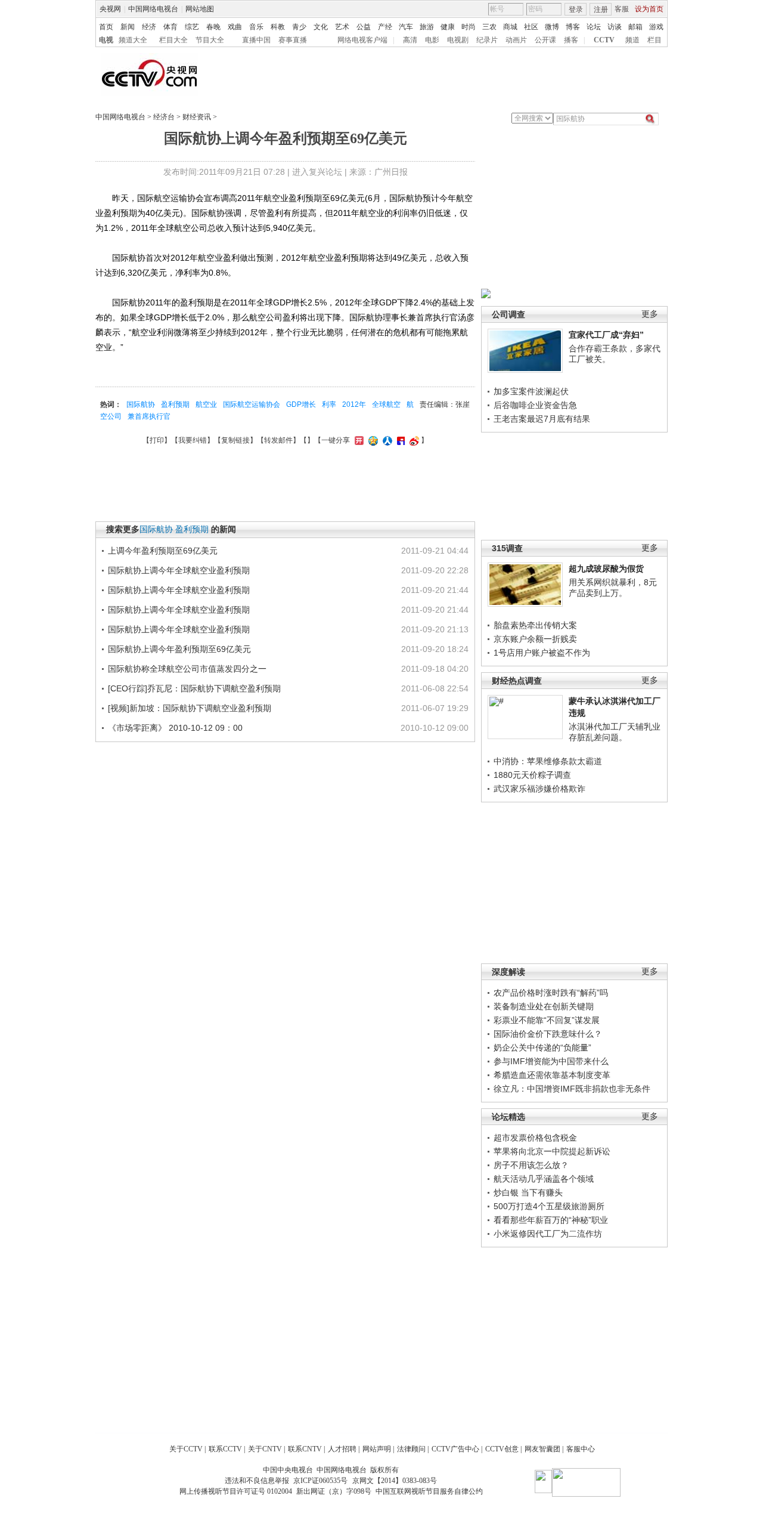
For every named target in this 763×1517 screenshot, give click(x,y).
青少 (299, 27)
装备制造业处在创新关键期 (544, 1006)
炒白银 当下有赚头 (528, 1192)
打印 (157, 440)
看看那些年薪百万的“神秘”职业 (551, 1220)
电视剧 (458, 40)
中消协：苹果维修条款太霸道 (548, 761)
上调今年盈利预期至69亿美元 (163, 550)
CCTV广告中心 (455, 1449)
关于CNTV (265, 1449)
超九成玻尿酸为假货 (606, 568)
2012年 (354, 404)
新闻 (127, 27)
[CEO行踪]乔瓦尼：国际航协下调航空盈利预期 (194, 688)
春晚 (213, 27)
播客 (571, 40)
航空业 (206, 404)
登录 (576, 9)
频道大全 (133, 40)
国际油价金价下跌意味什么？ (548, 1034)
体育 (170, 27)
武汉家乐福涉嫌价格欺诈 (539, 788)
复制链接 (235, 440)
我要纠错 (192, 440)
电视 (106, 40)
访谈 (614, 27)
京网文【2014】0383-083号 (394, 1480)
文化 (321, 27)
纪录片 (487, 40)
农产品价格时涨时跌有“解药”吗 (551, 992)
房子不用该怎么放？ (531, 1165)
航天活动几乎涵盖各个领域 (544, 1179)
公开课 (545, 40)
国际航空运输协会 (251, 404)
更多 (649, 314)
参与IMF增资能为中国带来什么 (551, 1061)
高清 (410, 40)
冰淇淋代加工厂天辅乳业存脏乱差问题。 (614, 732)
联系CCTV (225, 1449)
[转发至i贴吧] (399, 440)
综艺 (192, 27)
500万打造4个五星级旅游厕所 (549, 1206)
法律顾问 (411, 1449)
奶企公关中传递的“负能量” (542, 1047)
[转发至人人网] (386, 440)
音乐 (256, 27)
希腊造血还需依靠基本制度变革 (552, 1075)
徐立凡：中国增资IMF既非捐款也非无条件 (572, 1088)
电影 (432, 40)
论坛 (594, 27)
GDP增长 (301, 404)
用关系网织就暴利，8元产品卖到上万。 (613, 587)
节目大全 (210, 40)
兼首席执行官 (149, 416)
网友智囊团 (542, 1449)
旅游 (427, 27)
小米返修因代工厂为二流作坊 (548, 1233)
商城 (510, 27)
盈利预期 (175, 404)
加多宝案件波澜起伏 (531, 391)
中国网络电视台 (153, 9)
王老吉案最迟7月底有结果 (542, 419)
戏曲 (235, 27)
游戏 (656, 27)
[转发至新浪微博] (413, 440)
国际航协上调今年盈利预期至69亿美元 (179, 649)
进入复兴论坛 (317, 172)
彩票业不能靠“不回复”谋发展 (547, 1020)
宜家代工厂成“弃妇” (606, 334)
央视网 (110, 9)
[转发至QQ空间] (371, 440)
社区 (531, 27)
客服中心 (580, 1449)
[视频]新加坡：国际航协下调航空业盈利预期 (189, 708)
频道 (632, 40)
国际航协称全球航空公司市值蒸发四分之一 (187, 668)
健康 (448, 27)
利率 (329, 404)
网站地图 (199, 9)
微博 (552, 27)
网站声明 (376, 1449)
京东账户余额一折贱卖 (535, 639)
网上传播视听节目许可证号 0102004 (235, 1491)
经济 (149, 27)
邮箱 (635, 27)
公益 (363, 27)
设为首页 (649, 9)
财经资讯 (196, 117)
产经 (385, 27)
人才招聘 (342, 1449)
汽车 (406, 27)
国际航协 (140, 404)
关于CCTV (186, 1449)
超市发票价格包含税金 (535, 1137)
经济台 (164, 117)
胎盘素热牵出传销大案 (535, 625)
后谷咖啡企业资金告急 (535, 405)
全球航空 (386, 404)
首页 (106, 27)
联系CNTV (305, 1449)
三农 (489, 27)
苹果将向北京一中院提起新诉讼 (552, 1151)
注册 (601, 9)
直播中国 (256, 40)
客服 (622, 9)
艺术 (342, 27)
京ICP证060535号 (320, 1480)
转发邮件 (278, 440)
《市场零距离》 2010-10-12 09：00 (175, 728)
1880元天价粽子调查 (532, 775)
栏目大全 (173, 40)
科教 (278, 27)
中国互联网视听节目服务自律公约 (429, 1491)
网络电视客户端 (362, 40)
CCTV (604, 40)
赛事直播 (292, 40)
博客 (573, 27)
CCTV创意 (502, 1449)
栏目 (654, 40)
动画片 (516, 40)
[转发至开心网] (358, 440)
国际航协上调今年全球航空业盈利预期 (179, 570)
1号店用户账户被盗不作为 (542, 652)
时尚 (468, 27)
